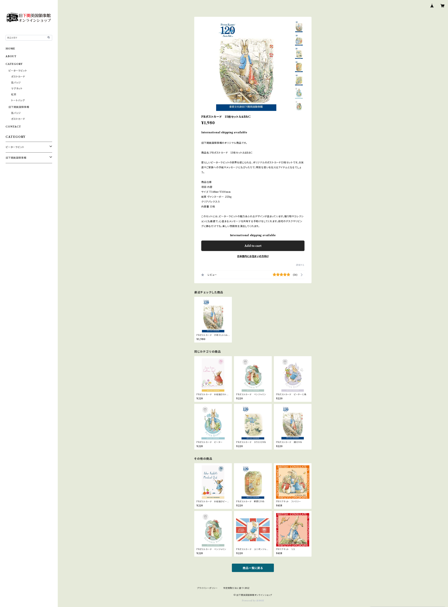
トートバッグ (18, 100)
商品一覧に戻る (253, 568)
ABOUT (11, 56)
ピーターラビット (17, 70)
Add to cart (252, 246)
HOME (10, 48)
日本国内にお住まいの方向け (253, 256)
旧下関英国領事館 (18, 107)
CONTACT (13, 126)
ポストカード (18, 76)
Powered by (249, 600)
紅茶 (13, 94)
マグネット (17, 88)
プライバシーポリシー (207, 588)
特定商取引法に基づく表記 (236, 588)
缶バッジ (16, 82)
